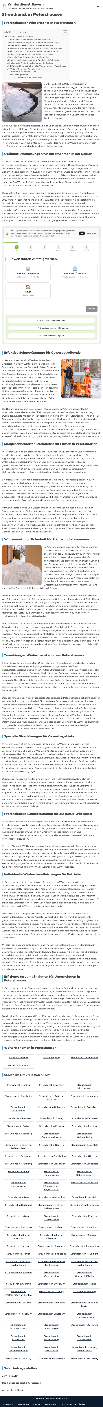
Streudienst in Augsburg (84, 1096)
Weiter (91, 308)
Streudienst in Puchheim (51, 1302)
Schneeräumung (18, 1057)
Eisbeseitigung (51, 1057)
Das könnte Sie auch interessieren (30, 77)
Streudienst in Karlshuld (18, 1205)
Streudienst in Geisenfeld (84, 1145)
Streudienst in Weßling (18, 1358)
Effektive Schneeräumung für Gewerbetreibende (31, 45)
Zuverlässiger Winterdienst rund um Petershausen (32, 54)
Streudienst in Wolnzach (51, 1358)
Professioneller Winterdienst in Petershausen (29, 39)
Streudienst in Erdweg (51, 1126)
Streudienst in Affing (18, 1085)
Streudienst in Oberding (18, 1272)
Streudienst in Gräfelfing (18, 1163)
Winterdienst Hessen (13, 1390)
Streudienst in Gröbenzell (84, 1163)
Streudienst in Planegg (51, 1291)
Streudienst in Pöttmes (18, 1302)
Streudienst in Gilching (84, 1156)
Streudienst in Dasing (51, 1118)
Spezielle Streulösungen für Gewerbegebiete (29, 57)
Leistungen (23, 1404)
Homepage (8, 1404)
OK (81, 233)
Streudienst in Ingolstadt (84, 1182)
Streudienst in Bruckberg (84, 1107)
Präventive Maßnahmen (84, 1057)
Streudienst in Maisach (51, 1227)
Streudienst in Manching (84, 1227)
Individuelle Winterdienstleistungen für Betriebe (31, 63)
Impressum (50, 1404)
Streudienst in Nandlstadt (51, 1254)
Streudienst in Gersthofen (51, 1156)
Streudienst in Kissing (18, 1216)
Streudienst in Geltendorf (18, 1156)
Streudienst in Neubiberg (84, 1254)
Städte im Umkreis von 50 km (23, 72)
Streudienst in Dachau (18, 1118)
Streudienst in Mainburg (18, 1227)
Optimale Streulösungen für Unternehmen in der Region (34, 42)
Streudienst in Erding (18, 1126)
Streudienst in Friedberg (18, 1133)
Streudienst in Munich (18, 1254)
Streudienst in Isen (18, 1197)
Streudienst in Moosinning (84, 1246)
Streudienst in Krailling (84, 1216)
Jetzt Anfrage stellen (19, 75)
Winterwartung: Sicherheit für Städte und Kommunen (33, 51)
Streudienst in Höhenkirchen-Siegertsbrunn (51, 1186)
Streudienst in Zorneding (84, 1358)
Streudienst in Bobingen (51, 1107)
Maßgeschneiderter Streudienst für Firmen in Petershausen (36, 48)
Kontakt (37, 1404)
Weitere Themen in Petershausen (25, 69)
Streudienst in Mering (18, 1246)
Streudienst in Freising (84, 1126)
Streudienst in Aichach (51, 1085)
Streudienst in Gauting (51, 1145)
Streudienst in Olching (18, 1284)
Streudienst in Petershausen (19, 36)
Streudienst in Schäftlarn (51, 1314)
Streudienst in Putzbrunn (18, 1314)
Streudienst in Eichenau (84, 1118)
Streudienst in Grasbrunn (51, 1163)
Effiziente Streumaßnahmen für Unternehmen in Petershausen (38, 66)
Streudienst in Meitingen (84, 1235)
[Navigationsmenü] (98, 6)
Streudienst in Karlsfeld (84, 1197)
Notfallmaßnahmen (18, 1065)
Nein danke (91, 233)
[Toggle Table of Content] (64, 32)
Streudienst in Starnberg (84, 1325)
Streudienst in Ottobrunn (51, 1284)
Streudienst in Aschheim (18, 1096)
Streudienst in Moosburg (51, 1246)
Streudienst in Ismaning (51, 1197)
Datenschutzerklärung (73, 1404)
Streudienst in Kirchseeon (84, 1205)
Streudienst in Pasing (84, 1284)
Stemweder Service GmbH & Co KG (52, 1398)
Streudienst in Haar (18, 1171)
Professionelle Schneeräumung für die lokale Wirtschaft (34, 60)
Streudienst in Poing (84, 1291)
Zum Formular (10, 1376)
